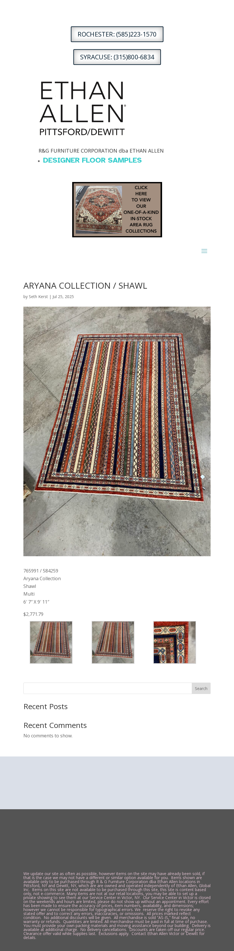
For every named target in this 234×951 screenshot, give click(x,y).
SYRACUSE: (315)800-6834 (117, 57)
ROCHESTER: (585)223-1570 (117, 34)
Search (201, 688)
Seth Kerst (38, 296)
